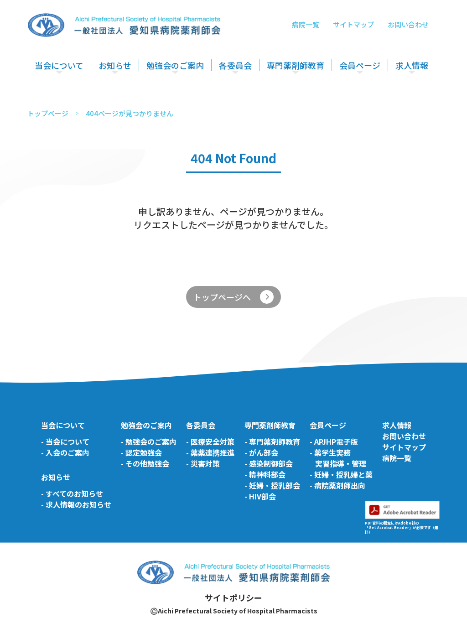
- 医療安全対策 (210, 441)
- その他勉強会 (145, 463)
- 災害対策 (203, 463)
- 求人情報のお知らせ (76, 504)
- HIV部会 (260, 496)
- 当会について (65, 441)
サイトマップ (353, 24)
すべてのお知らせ (125, 92)
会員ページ (359, 65)
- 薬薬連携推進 (210, 452)
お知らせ (115, 65)
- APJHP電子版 (334, 441)
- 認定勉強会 (141, 452)
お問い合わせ (408, 24)
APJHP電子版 (360, 92)
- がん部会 (261, 452)
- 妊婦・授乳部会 (272, 485)
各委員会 (235, 65)
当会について (59, 65)
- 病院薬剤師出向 (337, 485)
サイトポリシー (233, 597)
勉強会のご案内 (175, 65)
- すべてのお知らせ (72, 493)
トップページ (47, 113)
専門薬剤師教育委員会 (300, 92)
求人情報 (411, 65)
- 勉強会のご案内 (148, 441)
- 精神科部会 (264, 474)
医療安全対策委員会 (249, 92)
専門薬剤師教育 (295, 65)
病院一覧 (305, 24)
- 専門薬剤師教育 (272, 441)
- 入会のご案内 (65, 452)
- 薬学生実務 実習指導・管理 (338, 458)
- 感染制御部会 (268, 463)
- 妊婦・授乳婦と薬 (341, 474)
